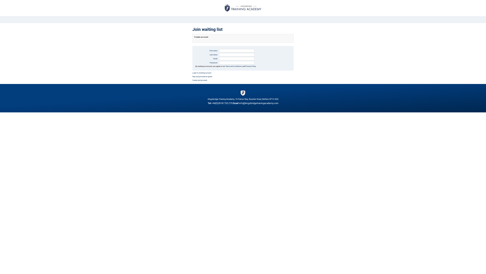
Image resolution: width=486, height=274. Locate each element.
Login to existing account (201, 73)
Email (215, 59)
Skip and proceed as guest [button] (202, 77)
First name (213, 51)
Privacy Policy (251, 66)
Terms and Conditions (233, 66)
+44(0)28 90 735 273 (221, 103)
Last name (213, 55)
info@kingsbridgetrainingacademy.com (258, 103)
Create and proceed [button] (199, 80)
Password (213, 63)
